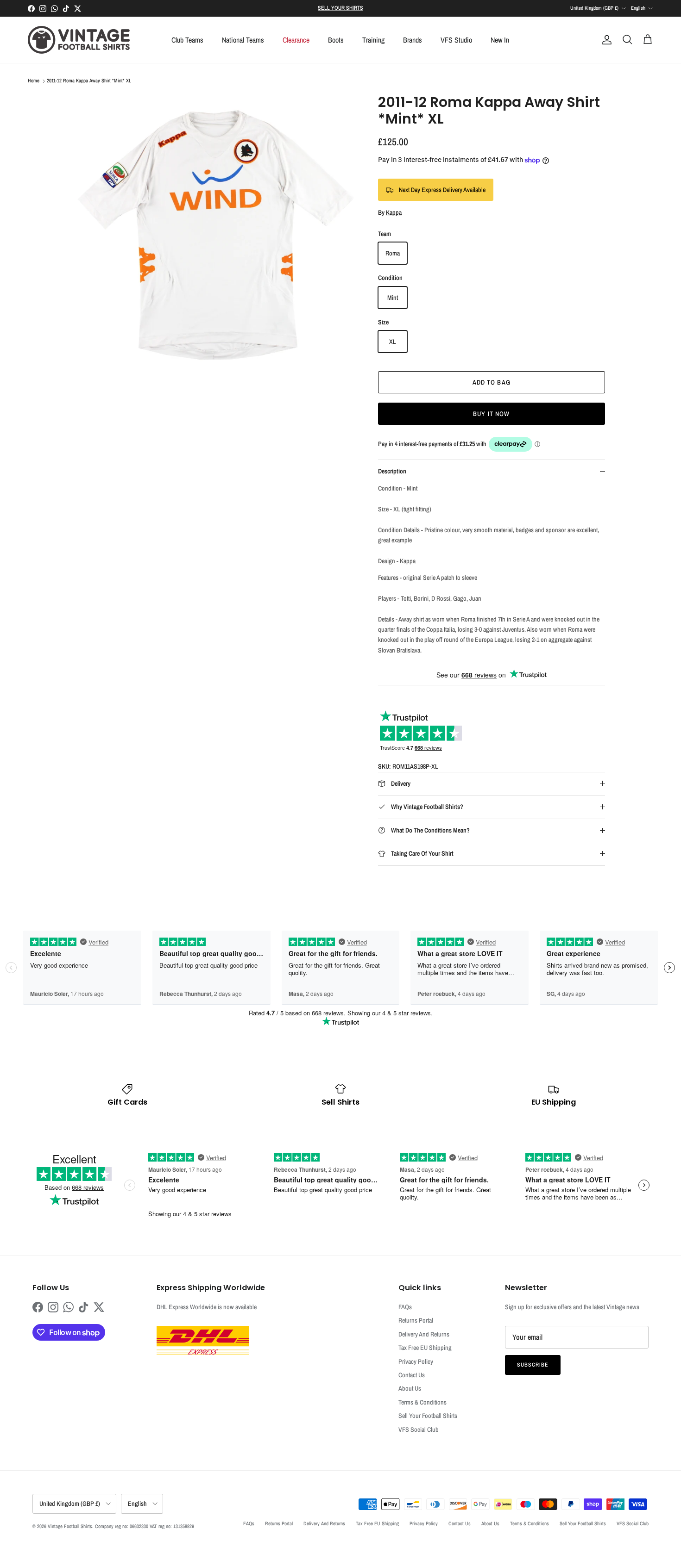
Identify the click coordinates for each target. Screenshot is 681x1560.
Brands (412, 40)
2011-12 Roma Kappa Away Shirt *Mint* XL (89, 81)
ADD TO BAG (492, 382)
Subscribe (533, 1364)
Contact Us (411, 1375)
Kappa (394, 212)
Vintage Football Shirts (70, 1526)
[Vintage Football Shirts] (79, 40)
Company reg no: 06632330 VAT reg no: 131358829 (144, 1526)
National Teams (243, 40)
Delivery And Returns (423, 1334)
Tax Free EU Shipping (425, 1347)
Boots (336, 40)
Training (373, 40)
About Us (409, 1388)
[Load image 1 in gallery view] (217, 234)
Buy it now (491, 414)
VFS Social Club (418, 1429)
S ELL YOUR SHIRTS (340, 8)
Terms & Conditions (422, 1402)
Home (33, 81)
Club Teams (187, 40)
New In (500, 40)
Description (392, 471)
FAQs (405, 1307)
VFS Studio (456, 40)
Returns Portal (415, 1320)
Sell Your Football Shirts (427, 1415)
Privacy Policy (415, 1361)
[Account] (605, 39)
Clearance (296, 40)
